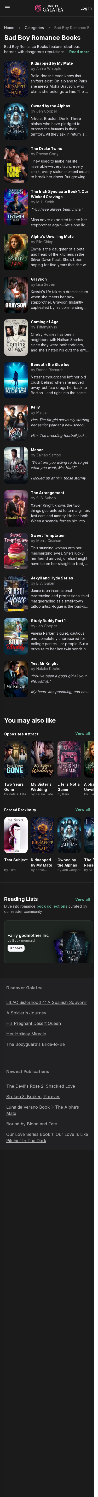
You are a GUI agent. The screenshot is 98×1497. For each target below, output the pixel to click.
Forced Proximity (20, 810)
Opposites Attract (21, 734)
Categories (34, 27)
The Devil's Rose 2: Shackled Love (40, 1086)
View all (82, 733)
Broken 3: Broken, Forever (33, 1096)
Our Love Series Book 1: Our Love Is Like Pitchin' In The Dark (47, 1137)
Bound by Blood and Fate (31, 1123)
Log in (86, 8)
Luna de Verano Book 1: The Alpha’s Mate (42, 1110)
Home (9, 27)
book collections (52, 906)
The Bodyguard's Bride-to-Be (35, 1044)
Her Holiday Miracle (26, 1033)
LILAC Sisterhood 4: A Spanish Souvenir (46, 1002)
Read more (79, 51)
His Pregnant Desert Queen (33, 1023)
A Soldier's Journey (26, 1012)
